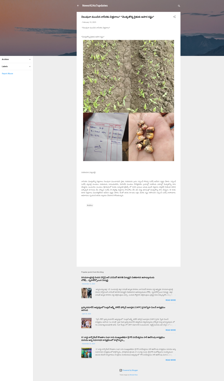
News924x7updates (95, 5)
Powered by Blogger (130, 370)
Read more (171, 300)
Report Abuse (7, 73)
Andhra (90, 205)
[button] (174, 17)
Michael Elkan (134, 375)
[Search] (179, 6)
